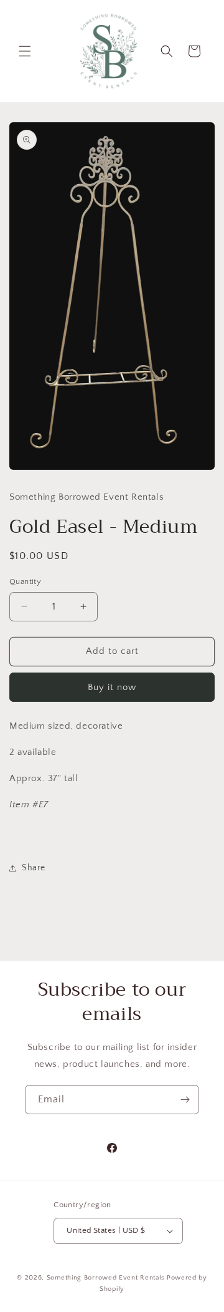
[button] (25, 51)
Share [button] (33, 868)
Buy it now (112, 687)
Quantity (25, 581)
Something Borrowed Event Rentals (106, 1277)
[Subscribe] (184, 1099)
